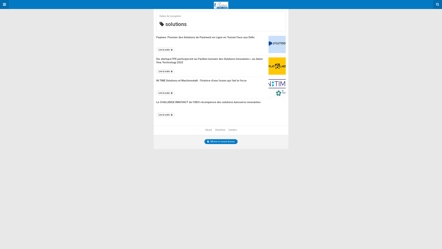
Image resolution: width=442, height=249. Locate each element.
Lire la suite (164, 50)
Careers (232, 129)
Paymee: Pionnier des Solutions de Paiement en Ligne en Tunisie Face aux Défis (205, 37)
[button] (4, 4)
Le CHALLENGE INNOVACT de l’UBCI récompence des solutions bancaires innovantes (208, 102)
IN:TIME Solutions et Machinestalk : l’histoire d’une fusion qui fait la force (201, 80)
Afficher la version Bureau (222, 141)
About (208, 129)
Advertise (220, 129)
